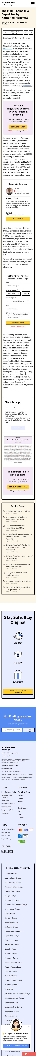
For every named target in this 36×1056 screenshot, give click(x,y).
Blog (19, 811)
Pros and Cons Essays (12, 1051)
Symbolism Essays (11, 1003)
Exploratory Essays (12, 936)
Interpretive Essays (12, 1011)
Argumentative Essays (13, 878)
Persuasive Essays (11, 958)
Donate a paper (23, 808)
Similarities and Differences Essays (17, 994)
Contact (20, 795)
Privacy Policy (6, 832)
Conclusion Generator (8, 803)
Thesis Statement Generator (7, 796)
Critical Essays (10, 914)
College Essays (10, 896)
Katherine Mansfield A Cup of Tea (18, 511)
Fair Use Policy (6, 836)
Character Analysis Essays (14, 998)
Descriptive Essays (11, 922)
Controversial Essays (12, 909)
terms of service (15, 314)
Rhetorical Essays (11, 985)
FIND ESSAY (29, 730)
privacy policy (24, 314)
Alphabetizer (6, 800)
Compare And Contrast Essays (16, 905)
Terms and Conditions (8, 829)
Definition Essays (11, 918)
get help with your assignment (16, 1046)
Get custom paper (18, 127)
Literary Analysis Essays (13, 1007)
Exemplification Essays (13, 931)
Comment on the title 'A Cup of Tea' (18, 581)
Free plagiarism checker (9, 792)
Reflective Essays (11, 976)
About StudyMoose (24, 792)
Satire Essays (9, 989)
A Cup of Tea (14, 22)
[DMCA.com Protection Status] (21, 841)
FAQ (19, 805)
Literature (21, 817)
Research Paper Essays (13, 980)
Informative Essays (12, 945)
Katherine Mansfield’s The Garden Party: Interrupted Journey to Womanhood (18, 547)
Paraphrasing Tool (7, 810)
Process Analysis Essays (13, 967)
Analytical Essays (11, 874)
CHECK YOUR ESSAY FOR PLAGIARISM (18, 691)
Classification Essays (12, 891)
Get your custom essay (18, 487)
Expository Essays (11, 940)
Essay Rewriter (6, 807)
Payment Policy (6, 839)
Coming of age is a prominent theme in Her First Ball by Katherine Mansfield (19, 536)
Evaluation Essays (11, 927)
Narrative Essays (11, 949)
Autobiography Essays (13, 882)
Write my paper (18, 322)
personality (27, 86)
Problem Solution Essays (14, 962)
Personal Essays (11, 954)
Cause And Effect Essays (14, 887)
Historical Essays (11, 1016)
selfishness (7, 49)
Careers (20, 798)
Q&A (19, 814)
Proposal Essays (11, 971)
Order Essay (5, 813)
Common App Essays (12, 900)
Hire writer (18, 219)
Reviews (20, 801)
